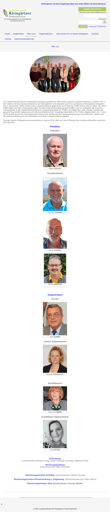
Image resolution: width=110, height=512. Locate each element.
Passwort (102, 19)
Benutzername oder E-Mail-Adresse (92, 12)
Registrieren (102, 26)
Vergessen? (93, 26)
